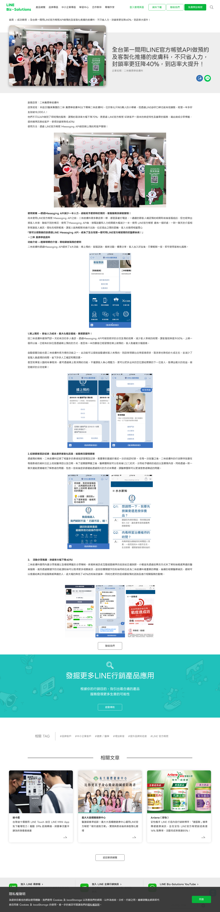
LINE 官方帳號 (160, 736)
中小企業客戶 (84, 736)
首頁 (11, 20)
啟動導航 (110, 707)
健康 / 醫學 (103, 736)
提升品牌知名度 (138, 736)
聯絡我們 (110, 646)
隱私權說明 (94, 905)
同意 (201, 899)
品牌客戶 (66, 736)
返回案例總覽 (110, 857)
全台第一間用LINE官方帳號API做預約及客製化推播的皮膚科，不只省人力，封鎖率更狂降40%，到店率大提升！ (90, 20)
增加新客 (120, 736)
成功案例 (22, 20)
